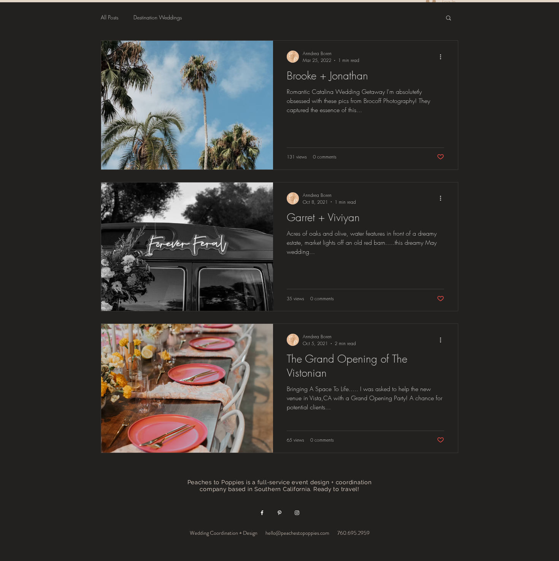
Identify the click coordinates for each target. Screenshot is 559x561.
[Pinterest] (279, 513)
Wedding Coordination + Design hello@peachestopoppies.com (260, 533)
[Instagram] (297, 513)
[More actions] (443, 56)
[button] (448, 18)
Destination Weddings (157, 17)
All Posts (109, 17)
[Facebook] (262, 513)
